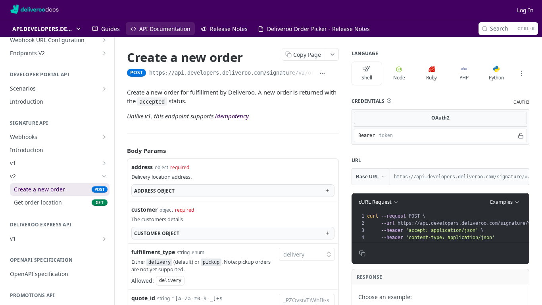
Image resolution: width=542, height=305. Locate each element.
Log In (525, 10)
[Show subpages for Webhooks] (104, 137)
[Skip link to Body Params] (121, 151)
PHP (464, 77)
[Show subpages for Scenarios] (104, 88)
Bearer (366, 135)
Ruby (431, 77)
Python (496, 77)
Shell (366, 77)
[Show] (521, 135)
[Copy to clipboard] (334, 73)
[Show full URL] (322, 73)
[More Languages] (521, 73)
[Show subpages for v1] (104, 163)
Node (399, 77)
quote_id (143, 298)
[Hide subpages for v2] (104, 176)
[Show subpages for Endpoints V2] (104, 53)
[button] (388, 100)
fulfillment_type (153, 252)
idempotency (231, 116)
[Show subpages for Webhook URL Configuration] (104, 40)
